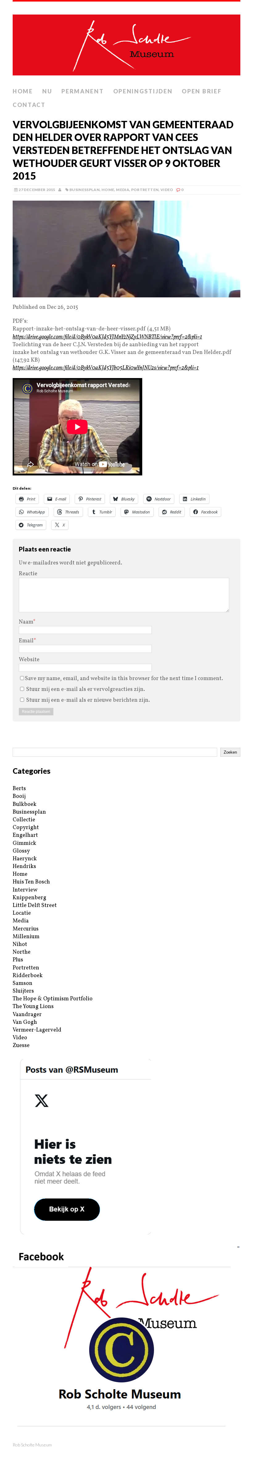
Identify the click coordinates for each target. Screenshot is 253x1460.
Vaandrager (27, 1015)
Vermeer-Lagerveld (37, 1030)
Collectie (24, 820)
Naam (26, 622)
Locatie (22, 913)
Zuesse (21, 1045)
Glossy (21, 851)
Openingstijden (143, 91)
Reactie (28, 574)
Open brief (202, 91)
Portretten (145, 189)
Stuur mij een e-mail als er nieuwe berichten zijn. (88, 700)
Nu (47, 91)
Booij (19, 796)
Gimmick (24, 843)
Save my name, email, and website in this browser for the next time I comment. (124, 679)
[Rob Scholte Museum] (126, 43)
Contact (29, 104)
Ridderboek (28, 976)
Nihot (20, 944)
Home (23, 91)
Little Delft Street (35, 905)
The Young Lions (33, 1007)
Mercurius (26, 929)
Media (122, 189)
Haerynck (25, 859)
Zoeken (230, 752)
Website (29, 660)
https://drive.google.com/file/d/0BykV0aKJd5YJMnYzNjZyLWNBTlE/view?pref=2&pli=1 (107, 337)
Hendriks (24, 866)
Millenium (26, 937)
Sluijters (23, 991)
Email (26, 641)
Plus (18, 960)
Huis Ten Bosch (31, 882)
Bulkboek (24, 804)
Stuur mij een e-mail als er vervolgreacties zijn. (85, 689)
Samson (22, 983)
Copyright (26, 828)
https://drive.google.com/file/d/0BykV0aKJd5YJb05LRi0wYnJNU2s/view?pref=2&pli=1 (106, 368)
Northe (22, 952)
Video (166, 189)
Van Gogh (25, 1022)
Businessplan (84, 189)
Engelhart (25, 835)
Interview (25, 890)
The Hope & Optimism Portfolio (53, 999)
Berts (19, 789)
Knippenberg (29, 898)
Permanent (82, 91)
